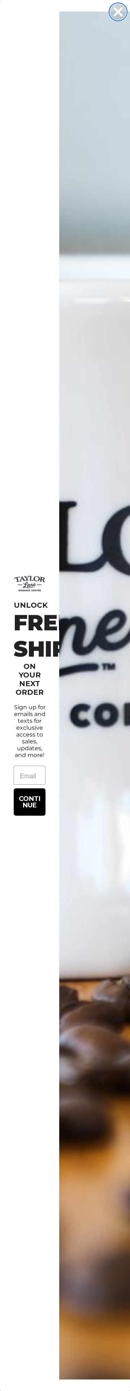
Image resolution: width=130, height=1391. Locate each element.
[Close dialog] (118, 12)
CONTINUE (29, 802)
